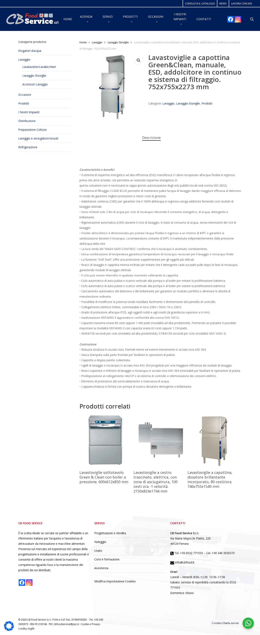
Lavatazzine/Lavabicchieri (39, 67)
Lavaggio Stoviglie (34, 75)
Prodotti (23, 103)
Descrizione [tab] (151, 137)
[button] (138, 60)
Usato (98, 550)
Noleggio (100, 542)
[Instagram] (238, 19)
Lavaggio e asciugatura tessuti (38, 138)
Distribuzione (27, 121)
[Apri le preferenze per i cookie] (9, 630)
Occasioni (24, 95)
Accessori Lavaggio (35, 84)
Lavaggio (24, 59)
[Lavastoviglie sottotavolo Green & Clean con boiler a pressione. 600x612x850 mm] (105, 440)
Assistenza (101, 568)
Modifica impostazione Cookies (115, 581)
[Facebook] (230, 19)
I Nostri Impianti (28, 112)
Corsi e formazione (106, 559)
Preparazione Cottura (32, 130)
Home (83, 42)
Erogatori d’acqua (29, 51)
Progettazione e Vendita (110, 533)
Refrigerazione (27, 147)
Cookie (85, 624)
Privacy (96, 624)
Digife (31, 628)
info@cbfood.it (184, 562)
